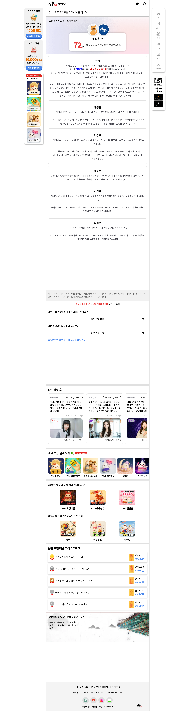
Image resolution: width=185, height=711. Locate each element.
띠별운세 (95, 687)
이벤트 (137, 3)
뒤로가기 (49, 12)
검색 (144, 3)
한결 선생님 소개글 (112, 440)
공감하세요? (71, 416)
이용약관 (85, 692)
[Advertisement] (97, 266)
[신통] (51, 3)
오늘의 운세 (79, 687)
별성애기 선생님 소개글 (72, 440)
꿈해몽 (102, 687)
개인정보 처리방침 (97, 692)
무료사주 (88, 687)
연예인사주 (116, 687)
